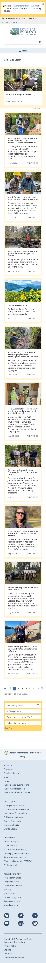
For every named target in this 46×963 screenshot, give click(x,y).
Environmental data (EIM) (15, 849)
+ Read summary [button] (14, 101)
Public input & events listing (16, 785)
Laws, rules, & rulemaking (15, 813)
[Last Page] (42, 688)
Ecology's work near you (15, 805)
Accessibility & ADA (12, 874)
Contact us (8, 769)
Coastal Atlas (10, 845)
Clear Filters (9, 728)
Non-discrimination (12, 877)
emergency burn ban (24, 6)
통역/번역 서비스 (11, 893)
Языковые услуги (12, 901)
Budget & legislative (13, 821)
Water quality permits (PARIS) (17, 861)
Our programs (10, 801)
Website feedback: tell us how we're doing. (25, 754)
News (6, 781)
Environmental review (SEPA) (17, 809)
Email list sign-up (11, 773)
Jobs (6, 777)
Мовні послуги (11, 905)
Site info (7, 949)
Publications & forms (13, 817)
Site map (8, 953)
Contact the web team (14, 957)
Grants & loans (10, 829)
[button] (23, 50)
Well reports (9, 865)
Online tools (9, 837)
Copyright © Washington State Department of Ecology (18, 940)
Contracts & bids (11, 825)
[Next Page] (38, 688)
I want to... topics (11, 841)
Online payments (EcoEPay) (16, 853)
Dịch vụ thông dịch (12, 897)
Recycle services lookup (14, 857)
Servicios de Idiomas (13, 885)
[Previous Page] (10, 688)
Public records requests (14, 788)
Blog (6, 59)
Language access (11, 881)
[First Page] (6, 688)
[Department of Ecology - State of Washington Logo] (23, 32)
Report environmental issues (17, 792)
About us (8, 765)
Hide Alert (37, 4)
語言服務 (8, 889)
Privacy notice (10, 946)
